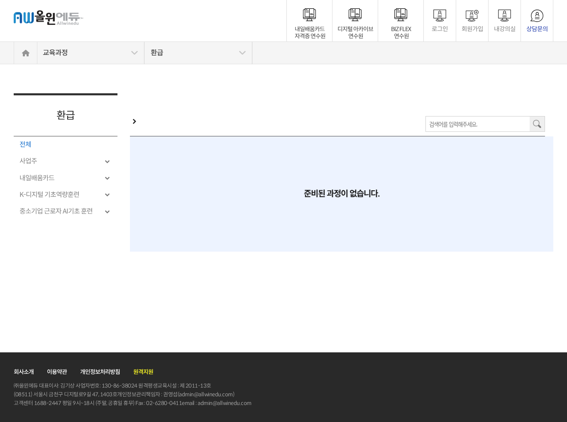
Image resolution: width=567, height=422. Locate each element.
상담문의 (537, 28)
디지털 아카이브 (355, 29)
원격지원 (143, 372)
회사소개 (24, 372)
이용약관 (57, 372)
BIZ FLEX (401, 29)
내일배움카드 (310, 29)
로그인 (440, 28)
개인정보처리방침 (100, 372)
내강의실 (505, 28)
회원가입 (472, 28)
